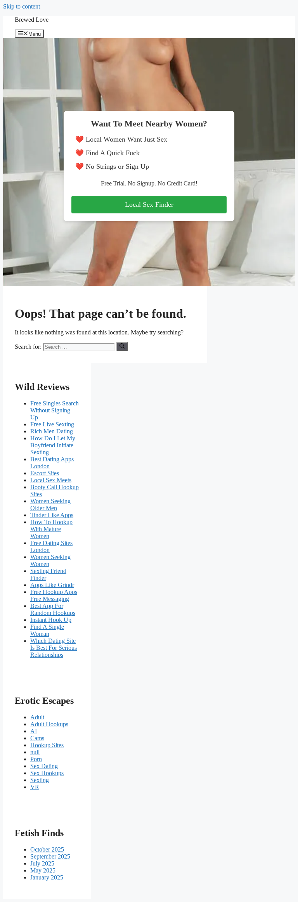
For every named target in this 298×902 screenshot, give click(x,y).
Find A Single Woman (47, 630)
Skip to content (21, 6)
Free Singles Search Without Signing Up (54, 410)
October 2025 (47, 849)
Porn (36, 759)
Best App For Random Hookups (52, 609)
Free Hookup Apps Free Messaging (53, 595)
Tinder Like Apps (51, 515)
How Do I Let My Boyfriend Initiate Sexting (52, 445)
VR (34, 787)
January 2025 (46, 877)
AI (33, 731)
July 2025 (42, 863)
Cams (37, 738)
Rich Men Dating (51, 431)
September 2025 (50, 856)
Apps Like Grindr (52, 585)
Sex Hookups (47, 773)
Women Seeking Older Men (50, 504)
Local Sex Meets (50, 480)
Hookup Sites (47, 745)
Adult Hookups (49, 724)
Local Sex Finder (149, 204)
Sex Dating (44, 766)
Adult (37, 717)
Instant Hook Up (50, 619)
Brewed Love (32, 19)
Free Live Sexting (52, 424)
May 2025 (42, 870)
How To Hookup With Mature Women (51, 529)
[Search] (122, 346)
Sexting (39, 780)
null (35, 752)
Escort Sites (44, 473)
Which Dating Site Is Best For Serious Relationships (53, 647)
